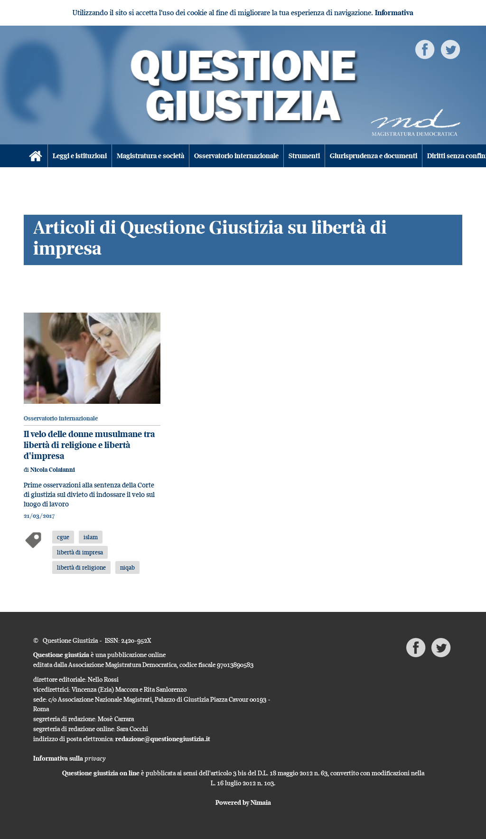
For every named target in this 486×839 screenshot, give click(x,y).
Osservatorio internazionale (236, 155)
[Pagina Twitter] (450, 48)
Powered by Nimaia (243, 802)
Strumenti (304, 155)
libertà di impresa (80, 552)
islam (91, 537)
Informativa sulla (69, 758)
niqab (127, 567)
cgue (63, 537)
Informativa (394, 12)
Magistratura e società (150, 155)
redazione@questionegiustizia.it (162, 738)
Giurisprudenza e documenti (373, 155)
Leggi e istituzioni (80, 155)
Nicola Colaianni (52, 469)
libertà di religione (81, 567)
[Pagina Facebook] (425, 48)
